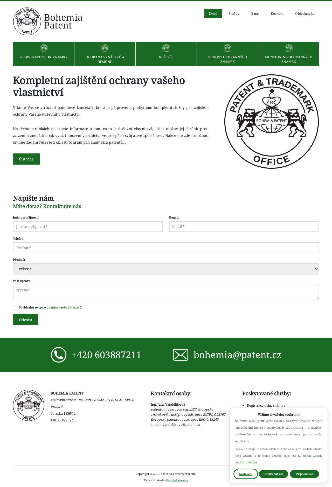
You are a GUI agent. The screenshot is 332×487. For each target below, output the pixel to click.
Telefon (18, 238)
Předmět (19, 259)
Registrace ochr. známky (43, 57)
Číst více (26, 159)
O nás (255, 13)
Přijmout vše (304, 474)
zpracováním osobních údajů (59, 307)
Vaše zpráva (22, 281)
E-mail (174, 217)
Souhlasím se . (50, 307)
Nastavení (245, 474)
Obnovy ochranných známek (227, 59)
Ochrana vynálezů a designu (105, 59)
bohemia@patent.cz (237, 354)
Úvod (213, 13)
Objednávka (305, 13)
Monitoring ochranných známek (288, 59)
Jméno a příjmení (26, 217)
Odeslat (25, 319)
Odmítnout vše (273, 474)
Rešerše (166, 57)
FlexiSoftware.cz (177, 480)
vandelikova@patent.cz (181, 424)
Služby (234, 13)
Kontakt (277, 13)
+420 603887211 (106, 354)
